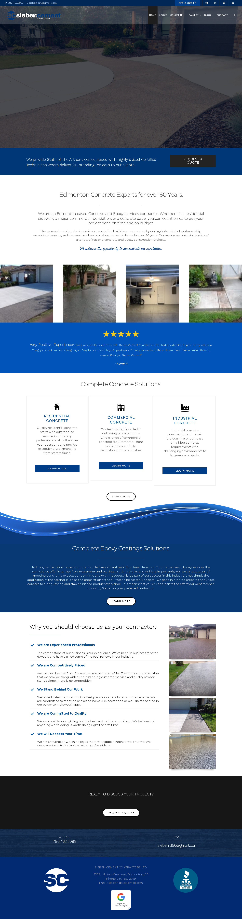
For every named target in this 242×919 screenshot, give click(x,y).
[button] (234, 15)
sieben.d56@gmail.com (177, 853)
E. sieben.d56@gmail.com (41, 2)
